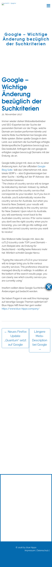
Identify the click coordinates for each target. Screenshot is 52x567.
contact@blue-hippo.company (26, 511)
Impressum (30, 550)
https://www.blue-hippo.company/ (21, 308)
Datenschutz (43, 550)
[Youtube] (26, 520)
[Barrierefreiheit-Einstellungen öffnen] (49, 287)
